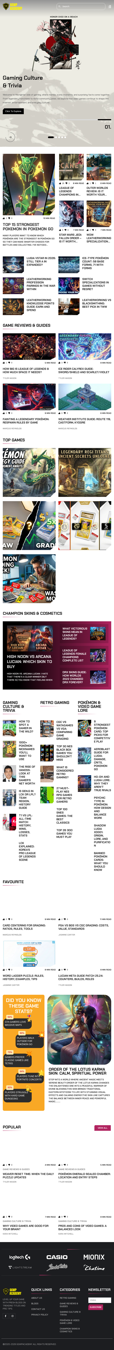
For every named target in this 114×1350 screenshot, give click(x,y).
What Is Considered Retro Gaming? (65, 772)
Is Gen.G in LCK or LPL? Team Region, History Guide (27, 799)
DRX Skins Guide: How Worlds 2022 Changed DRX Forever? (74, 677)
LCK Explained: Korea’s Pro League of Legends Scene (27, 851)
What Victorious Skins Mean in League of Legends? (75, 633)
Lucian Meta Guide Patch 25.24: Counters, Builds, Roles (80, 977)
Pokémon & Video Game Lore (69, 1322)
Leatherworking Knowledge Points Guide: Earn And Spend (40, 305)
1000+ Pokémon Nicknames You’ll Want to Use (27, 751)
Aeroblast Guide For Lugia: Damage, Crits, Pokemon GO (102, 759)
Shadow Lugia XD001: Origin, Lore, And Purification (102, 835)
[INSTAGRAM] (12, 1316)
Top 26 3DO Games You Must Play (64, 833)
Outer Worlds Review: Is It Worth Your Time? (97, 193)
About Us (36, 1298)
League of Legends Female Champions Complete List (74, 655)
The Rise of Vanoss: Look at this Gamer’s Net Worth (27, 775)
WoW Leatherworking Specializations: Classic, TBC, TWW (99, 241)
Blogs (34, 1303)
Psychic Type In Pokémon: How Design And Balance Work (102, 808)
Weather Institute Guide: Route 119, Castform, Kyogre (84, 420)
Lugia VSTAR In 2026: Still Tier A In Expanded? (41, 261)
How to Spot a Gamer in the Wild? (26, 726)
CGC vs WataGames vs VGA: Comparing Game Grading (64, 730)
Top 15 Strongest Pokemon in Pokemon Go (28, 227)
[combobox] (81, 6)
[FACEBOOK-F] (5, 1316)
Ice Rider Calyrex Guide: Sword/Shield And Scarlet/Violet (83, 370)
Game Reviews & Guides (16, 1169)
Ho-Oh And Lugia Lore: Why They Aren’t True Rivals (102, 783)
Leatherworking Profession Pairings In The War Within (41, 284)
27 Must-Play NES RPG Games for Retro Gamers (64, 794)
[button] (10, 137)
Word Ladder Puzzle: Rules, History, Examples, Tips (23, 977)
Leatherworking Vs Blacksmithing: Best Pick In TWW (96, 303)
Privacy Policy (39, 1314)
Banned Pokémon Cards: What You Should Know (101, 861)
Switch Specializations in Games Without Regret (95, 284)
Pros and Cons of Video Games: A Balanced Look (82, 1227)
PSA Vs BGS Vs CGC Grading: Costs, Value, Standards (83, 927)
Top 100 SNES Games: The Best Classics (64, 815)
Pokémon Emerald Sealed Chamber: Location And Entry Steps (84, 1175)
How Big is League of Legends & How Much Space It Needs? (26, 370)
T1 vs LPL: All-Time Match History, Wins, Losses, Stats (25, 825)
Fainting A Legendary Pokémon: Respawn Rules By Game (26, 420)
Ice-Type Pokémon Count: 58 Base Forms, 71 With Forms (95, 263)
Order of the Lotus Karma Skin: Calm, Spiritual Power (77, 1071)
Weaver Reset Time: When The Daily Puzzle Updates (28, 1175)
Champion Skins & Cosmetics (70, 1330)
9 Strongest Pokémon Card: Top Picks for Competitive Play (102, 731)
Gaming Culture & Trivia (17, 1221)
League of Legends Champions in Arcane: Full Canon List (68, 194)
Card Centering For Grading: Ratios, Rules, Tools (24, 927)
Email (91, 1295)
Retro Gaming (68, 1298)
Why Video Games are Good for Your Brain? (26, 1227)
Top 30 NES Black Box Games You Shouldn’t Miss (64, 753)
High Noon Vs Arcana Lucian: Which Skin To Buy (29, 661)
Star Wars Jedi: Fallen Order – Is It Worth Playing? (70, 240)
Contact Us (38, 1309)
